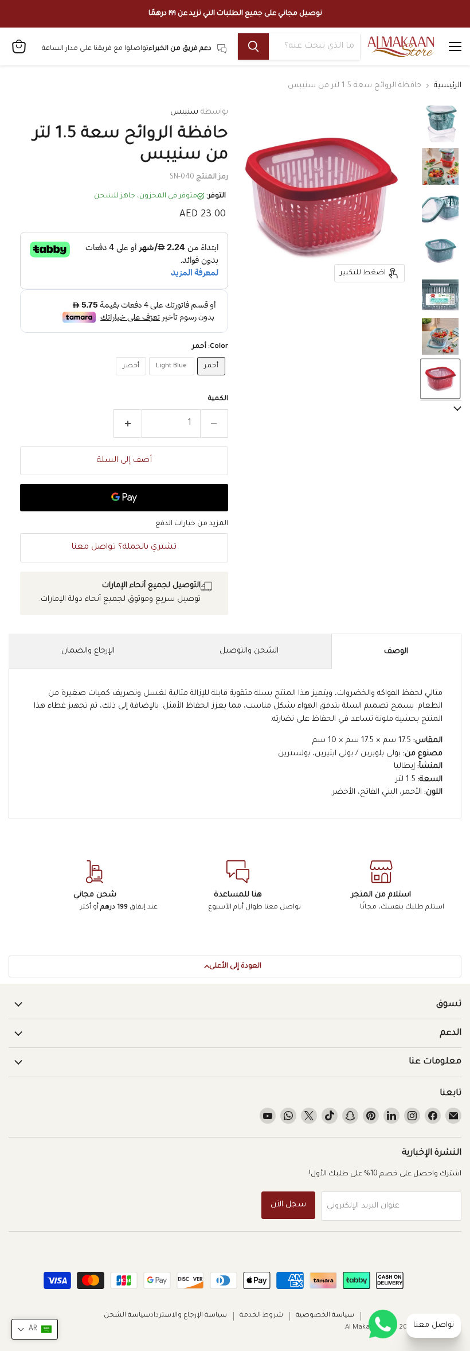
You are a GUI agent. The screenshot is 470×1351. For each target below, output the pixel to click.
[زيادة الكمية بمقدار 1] (127, 423)
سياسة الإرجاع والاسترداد (188, 1315)
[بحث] (253, 46)
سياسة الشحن (127, 1315)
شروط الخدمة (261, 1315)
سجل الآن (288, 1205)
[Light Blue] (173, 379)
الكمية (218, 399)
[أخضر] (133, 379)
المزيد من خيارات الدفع (191, 524)
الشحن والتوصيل (249, 651)
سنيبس (184, 112)
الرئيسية (447, 85)
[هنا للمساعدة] (238, 887)
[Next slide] (440, 409)
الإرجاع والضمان (88, 651)
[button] (440, 123)
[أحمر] (213, 379)
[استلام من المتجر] (381, 887)
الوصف (396, 651)
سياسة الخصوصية (325, 1315)
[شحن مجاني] (94, 887)
